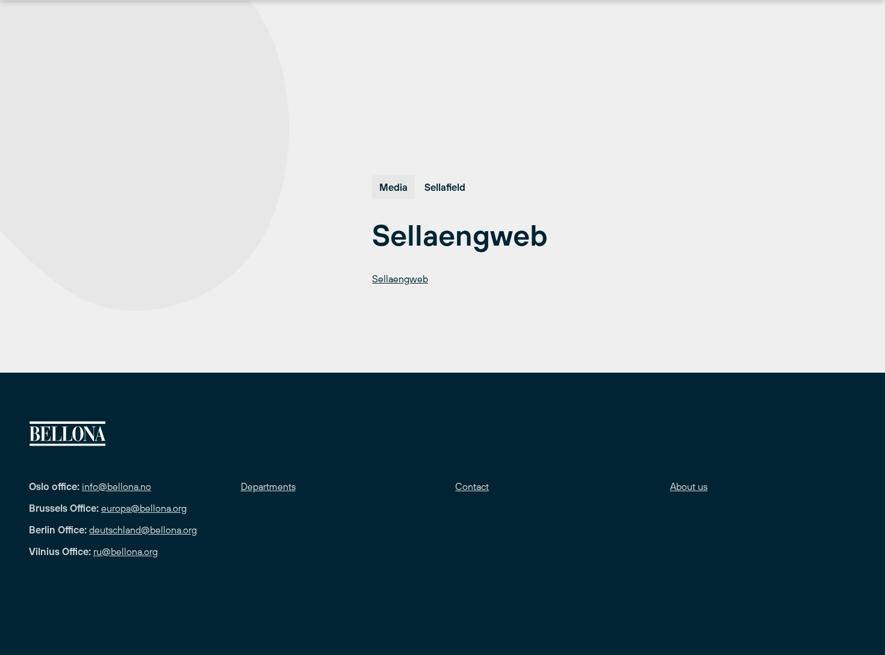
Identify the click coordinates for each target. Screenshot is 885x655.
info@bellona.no (116, 486)
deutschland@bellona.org (143, 529)
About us (688, 486)
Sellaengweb (400, 278)
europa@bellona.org (144, 508)
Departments (268, 486)
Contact (472, 486)
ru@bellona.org (125, 551)
